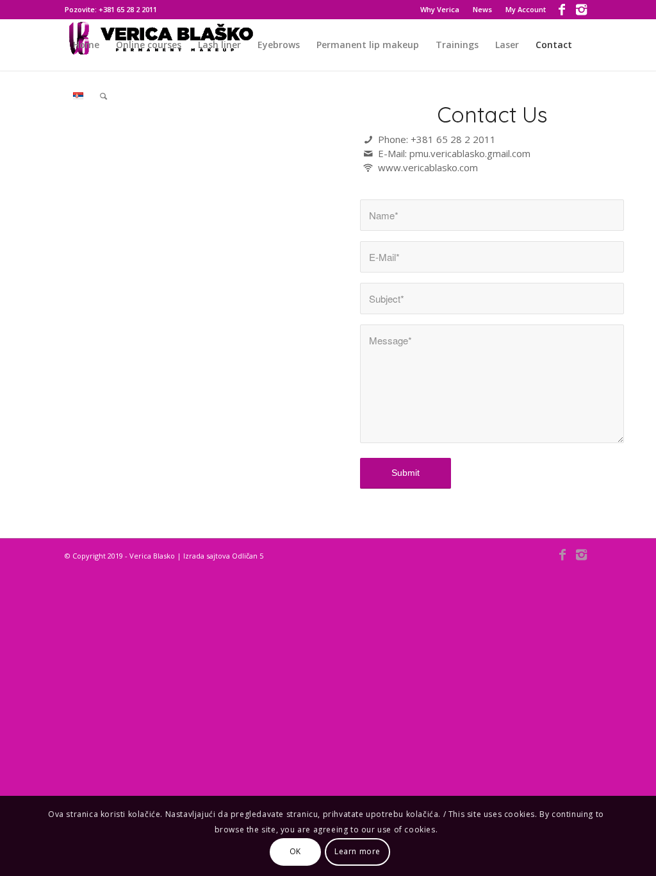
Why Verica (439, 9)
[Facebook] (562, 9)
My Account (525, 9)
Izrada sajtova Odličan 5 (223, 555)
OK (295, 851)
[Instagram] (581, 9)
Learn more (357, 851)
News (482, 9)
